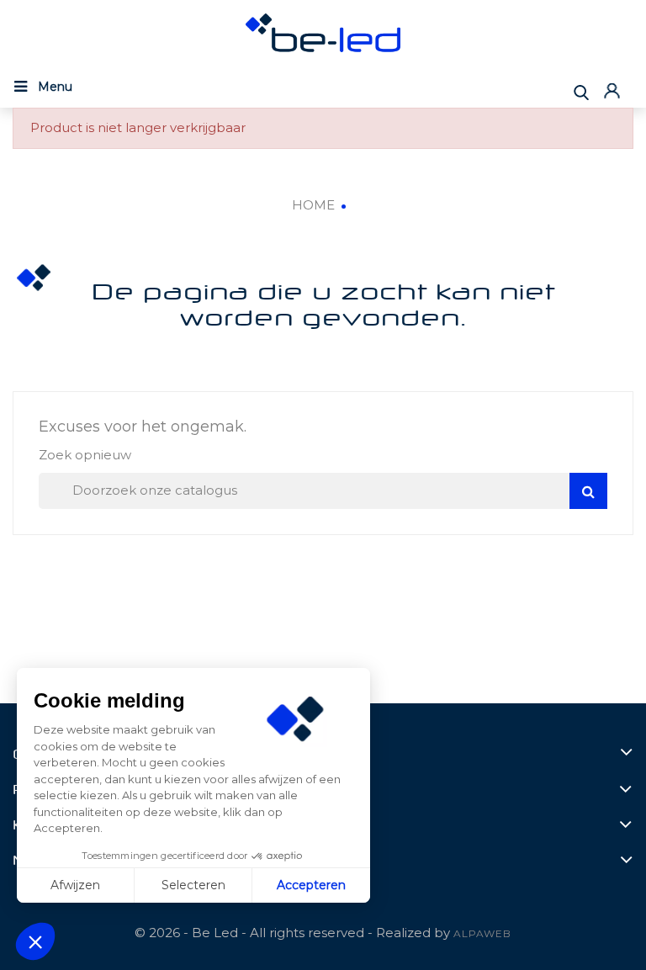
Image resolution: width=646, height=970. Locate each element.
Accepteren (311, 885)
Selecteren (193, 885)
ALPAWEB (482, 933)
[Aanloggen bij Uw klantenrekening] (614, 90)
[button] (35, 941)
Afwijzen (75, 885)
